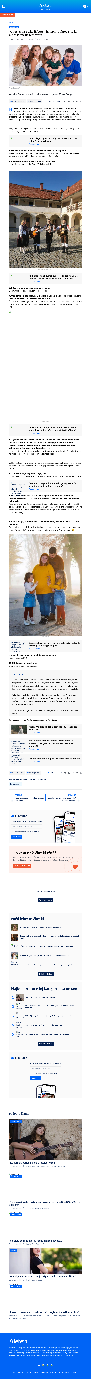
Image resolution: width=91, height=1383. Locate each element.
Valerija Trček (33, 39)
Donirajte (28, 1372)
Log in (53, 892)
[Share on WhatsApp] (81, 101)
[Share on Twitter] (73, 101)
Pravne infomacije (47, 1372)
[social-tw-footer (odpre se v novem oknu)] (48, 1365)
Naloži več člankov (45, 974)
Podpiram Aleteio (21, 866)
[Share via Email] (77, 101)
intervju (13, 1251)
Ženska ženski (15, 784)
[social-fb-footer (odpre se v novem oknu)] (43, 1365)
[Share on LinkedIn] (69, 101)
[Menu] (19, 6)
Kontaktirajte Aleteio (62, 1372)
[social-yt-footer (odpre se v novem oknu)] (39, 1365)
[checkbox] (11, 831)
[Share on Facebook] (65, 101)
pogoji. (37, 831)
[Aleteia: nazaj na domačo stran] (45, 5)
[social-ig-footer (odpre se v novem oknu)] (52, 1365)
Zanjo (11, 22)
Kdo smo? (36, 1372)
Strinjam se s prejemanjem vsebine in (26, 831)
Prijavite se (17, 836)
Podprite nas (6, 14)
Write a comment (45, 900)
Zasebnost (74, 1372)
